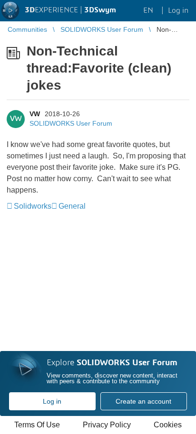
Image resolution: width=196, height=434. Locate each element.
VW (34, 114)
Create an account (143, 401)
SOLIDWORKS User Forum (70, 123)
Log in (52, 401)
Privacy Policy (107, 425)
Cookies (168, 425)
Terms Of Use (37, 425)
